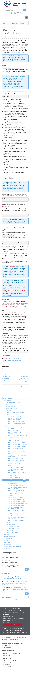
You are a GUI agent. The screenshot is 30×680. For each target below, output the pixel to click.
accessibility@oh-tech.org (21, 632)
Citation (8, 522)
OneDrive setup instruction (12, 360)
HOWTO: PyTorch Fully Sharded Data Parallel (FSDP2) (17, 455)
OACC (3, 666)
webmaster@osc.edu (8, 616)
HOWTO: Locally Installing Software (17, 446)
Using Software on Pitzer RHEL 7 (16, 416)
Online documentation (17, 52)
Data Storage (7, 544)
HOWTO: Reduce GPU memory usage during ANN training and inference (17, 461)
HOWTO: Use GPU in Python (15, 497)
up (14, 377)
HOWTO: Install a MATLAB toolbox (16, 442)
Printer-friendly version (20, 386)
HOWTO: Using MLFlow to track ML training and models (17, 518)
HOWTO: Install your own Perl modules (17, 444)
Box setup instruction (11, 361)
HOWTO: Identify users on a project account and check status (17, 439)
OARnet (4, 664)
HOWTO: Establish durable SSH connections (16, 433)
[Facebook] (9, 13)
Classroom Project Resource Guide (15, 412)
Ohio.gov (17, 653)
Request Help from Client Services (12, 624)
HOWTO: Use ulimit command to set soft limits (17, 514)
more (27, 569)
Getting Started (18, 22)
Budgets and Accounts (11, 408)
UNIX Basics (9, 410)
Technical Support (8, 538)
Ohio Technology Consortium (9, 662)
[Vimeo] (17, 13)
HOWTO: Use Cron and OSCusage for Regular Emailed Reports (17, 487)
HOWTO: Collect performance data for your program (17, 424)
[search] (13, 10)
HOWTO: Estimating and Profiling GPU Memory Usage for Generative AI (17, 436)
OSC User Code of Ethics (12, 528)
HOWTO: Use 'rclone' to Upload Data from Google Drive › (23, 379)
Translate (19, 599)
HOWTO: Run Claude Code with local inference (17, 464)
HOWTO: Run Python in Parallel (16, 467)
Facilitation (7, 542)
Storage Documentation (10, 536)
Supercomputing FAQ (11, 530)
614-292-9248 (6, 614)
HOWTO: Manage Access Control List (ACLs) (17, 449)
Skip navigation (4, 1)
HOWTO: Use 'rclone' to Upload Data (17, 479)
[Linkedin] (12, 13)
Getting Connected (10, 406)
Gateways (6, 540)
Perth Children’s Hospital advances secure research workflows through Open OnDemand (15, 589)
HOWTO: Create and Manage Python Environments (17, 427)
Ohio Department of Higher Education (12, 643)
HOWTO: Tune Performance (15, 475)
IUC (8, 666)
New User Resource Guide (13, 402)
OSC (8, 664)
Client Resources (10, 22)
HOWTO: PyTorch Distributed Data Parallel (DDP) (16, 452)
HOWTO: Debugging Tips (14, 430)
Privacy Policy (6, 622)
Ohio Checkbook (6, 655)
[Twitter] (15, 13)
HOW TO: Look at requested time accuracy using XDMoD (16, 419)
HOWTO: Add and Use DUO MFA (16, 421)
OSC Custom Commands (12, 526)
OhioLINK (14, 664)
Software (6, 534)
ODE (16, 666)
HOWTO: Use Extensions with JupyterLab (15, 494)
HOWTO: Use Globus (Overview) (16, 499)
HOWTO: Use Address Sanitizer (16, 485)
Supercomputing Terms (12, 532)
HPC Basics (9, 404)
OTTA (11, 666)
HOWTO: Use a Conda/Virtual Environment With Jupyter (15, 507)
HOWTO (4, 23)
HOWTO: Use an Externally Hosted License (16, 511)
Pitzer (3, 368)
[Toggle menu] (26, 17)
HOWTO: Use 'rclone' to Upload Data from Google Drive (17, 482)
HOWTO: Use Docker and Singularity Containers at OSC (17, 491)
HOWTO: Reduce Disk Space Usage (17, 458)
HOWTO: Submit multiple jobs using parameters (17, 473)
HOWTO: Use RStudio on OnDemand (17, 503)
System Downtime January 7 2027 (10, 565)
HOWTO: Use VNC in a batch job (16, 505)
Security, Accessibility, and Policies (13, 546)
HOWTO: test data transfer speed (16, 520)
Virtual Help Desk (6, 556)
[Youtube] (20, 13)
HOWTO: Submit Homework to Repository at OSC (15, 469)
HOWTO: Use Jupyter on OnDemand (17, 501)
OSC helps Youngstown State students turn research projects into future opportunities (14, 583)
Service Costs (7, 548)
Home (4, 22)
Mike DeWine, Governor (8, 653)
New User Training (10, 524)
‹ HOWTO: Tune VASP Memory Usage (6, 378)
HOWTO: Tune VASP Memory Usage (17, 477)
